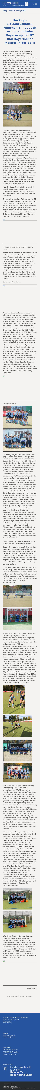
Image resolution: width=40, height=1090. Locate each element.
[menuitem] (32, 4)
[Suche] (32, 4)
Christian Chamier (27, 996)
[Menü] (36, 4)
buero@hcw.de (11, 1037)
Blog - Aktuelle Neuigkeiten (14, 11)
